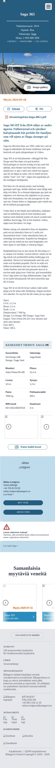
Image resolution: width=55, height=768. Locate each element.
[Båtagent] (5, 1)
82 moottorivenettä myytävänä (18, 653)
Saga (33, 33)
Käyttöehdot (15, 751)
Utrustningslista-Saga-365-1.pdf (27, 117)
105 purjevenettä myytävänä (18, 650)
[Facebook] (5, 720)
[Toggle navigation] (48, 6)
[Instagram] (23, 720)
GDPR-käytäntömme (35, 751)
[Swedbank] (10, 743)
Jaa (41, 108)
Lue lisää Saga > (10, 546)
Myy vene (23, 503)
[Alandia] (29, 735)
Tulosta (16, 109)
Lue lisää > (8, 494)
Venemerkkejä (10, 664)
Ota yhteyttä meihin (27, 635)
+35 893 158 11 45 (31, 702)
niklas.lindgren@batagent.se (16, 491)
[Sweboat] (10, 735)
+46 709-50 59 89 (11, 488)
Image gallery (40, 87)
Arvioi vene (23, 512)
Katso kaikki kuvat (31, 447)
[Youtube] (14, 720)
